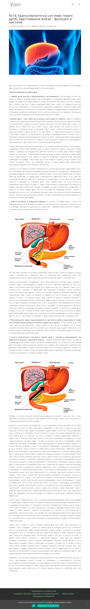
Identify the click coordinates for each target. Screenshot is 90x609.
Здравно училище (38, 26)
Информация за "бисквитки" (48, 606)
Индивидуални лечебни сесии (44, 591)
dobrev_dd (15, 26)
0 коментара (51, 26)
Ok (34, 606)
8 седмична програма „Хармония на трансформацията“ (36, 594)
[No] (87, 604)
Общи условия (68, 594)
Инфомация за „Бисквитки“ (44, 596)
